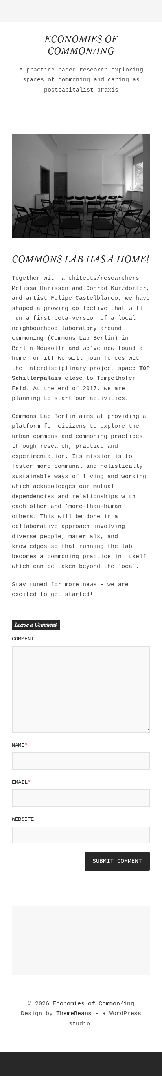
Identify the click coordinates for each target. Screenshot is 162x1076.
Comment (23, 639)
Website (23, 819)
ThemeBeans (74, 1013)
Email (21, 782)
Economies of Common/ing (93, 1004)
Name (20, 745)
